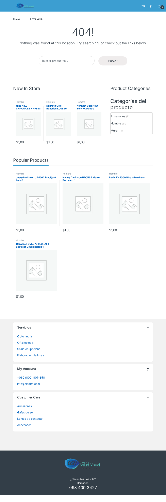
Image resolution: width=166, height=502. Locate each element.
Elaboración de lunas (30, 355)
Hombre (20, 102)
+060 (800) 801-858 (31, 377)
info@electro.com (28, 383)
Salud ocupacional (29, 349)
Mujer (114, 130)
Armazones (118, 116)
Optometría (24, 336)
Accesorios (24, 425)
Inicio (16, 19)
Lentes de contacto (29, 418)
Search (144, 6)
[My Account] (152, 5)
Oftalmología (25, 342)
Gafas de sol (25, 412)
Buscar (112, 61)
